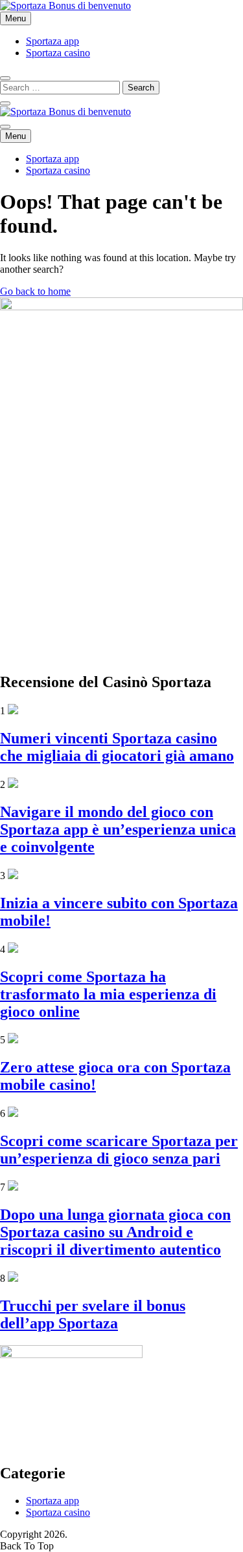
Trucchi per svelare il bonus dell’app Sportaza (92, 1314)
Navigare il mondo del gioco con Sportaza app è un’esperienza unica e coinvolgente (118, 829)
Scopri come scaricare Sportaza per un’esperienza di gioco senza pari (119, 1149)
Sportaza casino (58, 52)
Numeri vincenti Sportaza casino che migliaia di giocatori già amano (117, 747)
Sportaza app (52, 41)
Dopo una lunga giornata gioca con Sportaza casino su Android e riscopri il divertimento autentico (115, 1232)
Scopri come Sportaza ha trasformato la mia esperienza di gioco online (108, 994)
